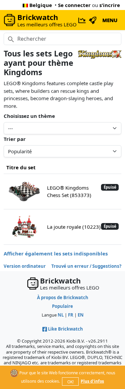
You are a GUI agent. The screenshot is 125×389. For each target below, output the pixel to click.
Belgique (40, 5)
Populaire (62, 306)
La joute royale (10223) (74, 226)
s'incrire (109, 5)
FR (70, 315)
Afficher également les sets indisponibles (56, 253)
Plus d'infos (92, 381)
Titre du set (21, 167)
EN (81, 315)
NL (61, 315)
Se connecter (74, 5)
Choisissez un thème (29, 116)
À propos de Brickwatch (62, 298)
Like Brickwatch (65, 329)
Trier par (15, 139)
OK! (70, 382)
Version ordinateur (25, 266)
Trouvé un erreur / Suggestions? (86, 266)
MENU (109, 20)
